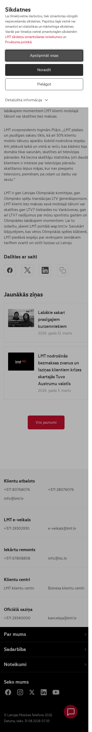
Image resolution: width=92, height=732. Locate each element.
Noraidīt (44, 69)
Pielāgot (44, 84)
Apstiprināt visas (44, 55)
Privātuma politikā (18, 42)
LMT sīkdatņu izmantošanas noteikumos (33, 37)
